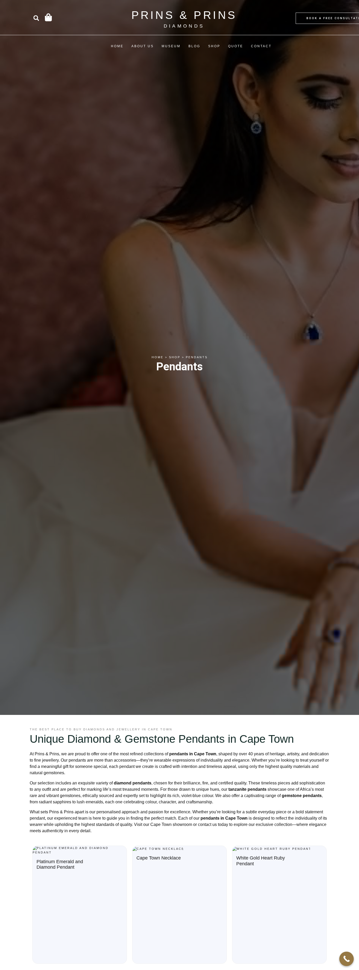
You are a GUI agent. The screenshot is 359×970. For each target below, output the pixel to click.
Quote (235, 46)
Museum (171, 46)
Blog (194, 46)
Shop (214, 46)
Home (117, 46)
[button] (36, 18)
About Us (142, 46)
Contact (261, 46)
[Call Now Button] (346, 959)
